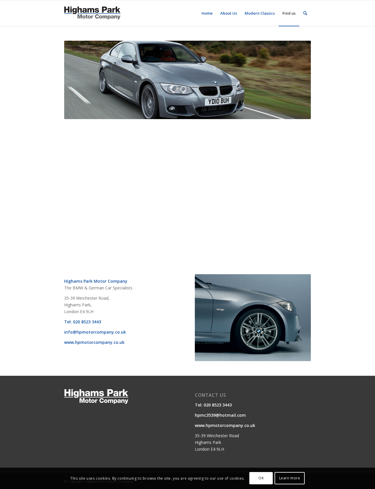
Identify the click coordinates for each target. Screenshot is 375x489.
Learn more (289, 478)
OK (261, 478)
